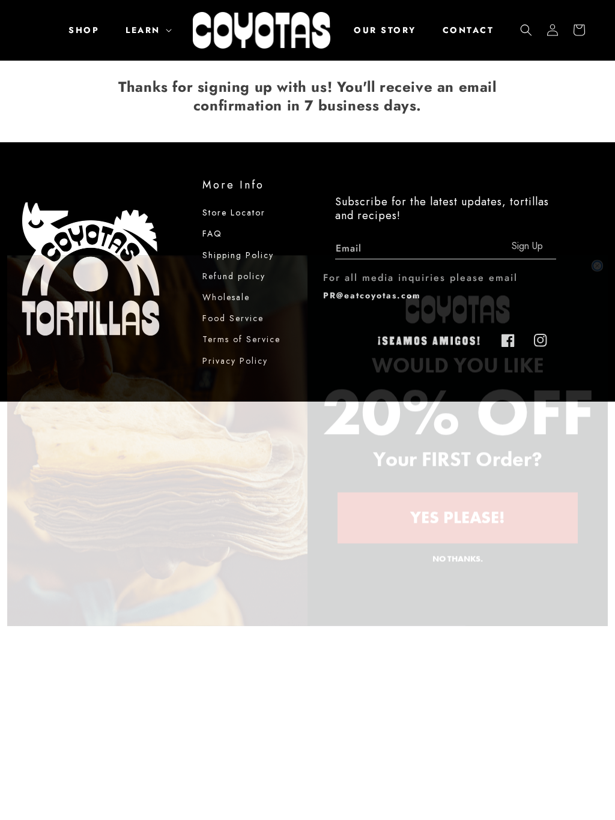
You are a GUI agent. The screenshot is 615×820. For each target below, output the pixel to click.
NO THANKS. (457, 527)
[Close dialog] (597, 235)
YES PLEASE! (457, 486)
